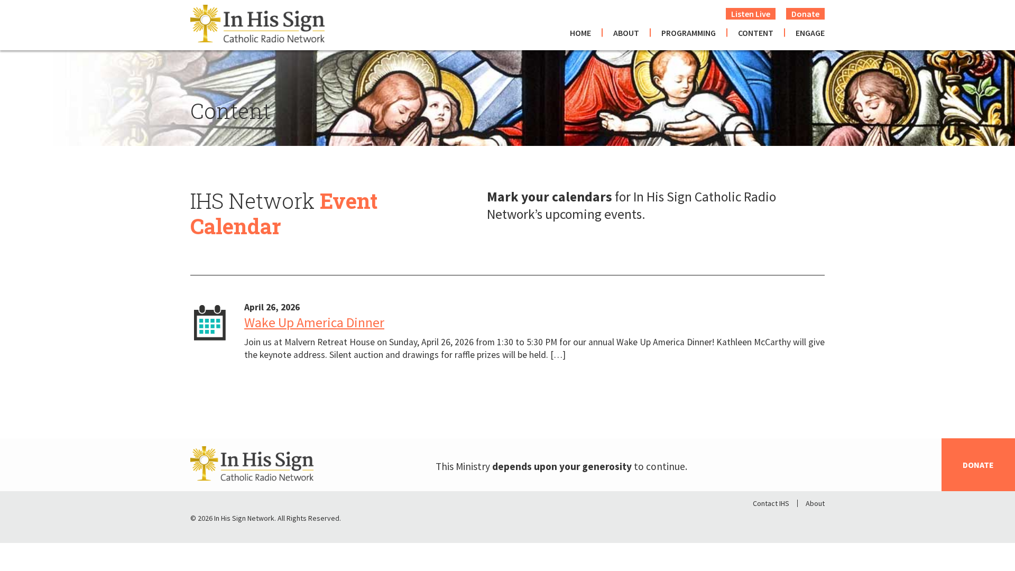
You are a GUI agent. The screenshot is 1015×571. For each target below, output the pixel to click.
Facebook (761, 520)
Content (755, 33)
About (626, 33)
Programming (688, 33)
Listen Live (750, 13)
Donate (805, 13)
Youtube (816, 520)
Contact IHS (771, 503)
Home (580, 33)
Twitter (788, 520)
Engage (810, 33)
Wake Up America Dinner (314, 322)
